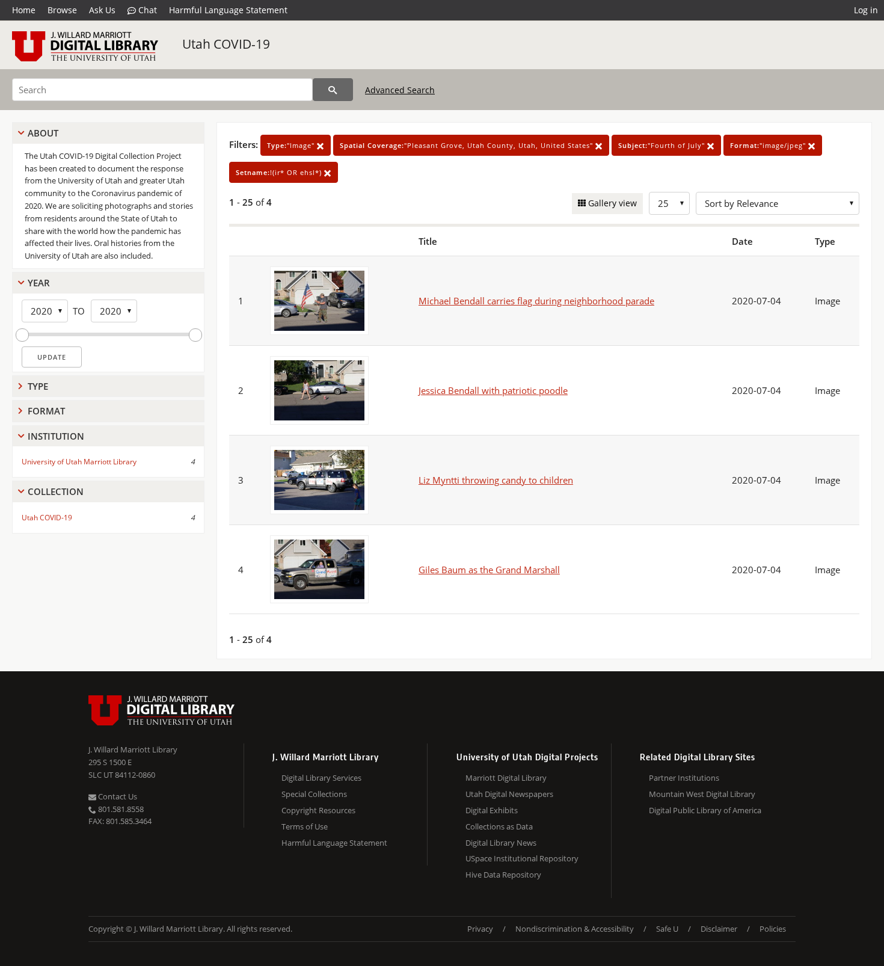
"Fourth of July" (662, 145)
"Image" (292, 145)
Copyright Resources (318, 810)
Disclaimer (719, 928)
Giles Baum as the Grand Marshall (489, 570)
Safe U (667, 928)
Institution (56, 436)
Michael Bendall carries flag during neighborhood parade (536, 301)
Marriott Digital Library (506, 777)
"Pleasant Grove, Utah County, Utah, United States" (467, 145)
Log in (866, 10)
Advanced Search (400, 90)
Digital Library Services (321, 777)
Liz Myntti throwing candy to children (496, 480)
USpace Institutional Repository (522, 858)
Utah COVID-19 (226, 43)
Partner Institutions (684, 777)
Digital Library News (500, 842)
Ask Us (102, 10)
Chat (146, 10)
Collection (56, 491)
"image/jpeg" (769, 145)
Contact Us (116, 796)
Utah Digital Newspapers (509, 794)
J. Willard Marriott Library (132, 749)
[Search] (333, 89)
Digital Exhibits (491, 810)
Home (23, 10)
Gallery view (611, 203)
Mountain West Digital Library (702, 794)
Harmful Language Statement (228, 10)
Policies (773, 928)
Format (46, 411)
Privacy (480, 928)
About (43, 133)
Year (39, 283)
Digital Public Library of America (705, 810)
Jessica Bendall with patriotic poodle (493, 390)
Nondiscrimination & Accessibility (574, 928)
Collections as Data (499, 826)
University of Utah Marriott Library (79, 462)
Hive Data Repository (503, 874)
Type (38, 386)
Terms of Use (304, 826)
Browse (62, 10)
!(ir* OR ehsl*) (280, 172)
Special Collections (314, 794)
